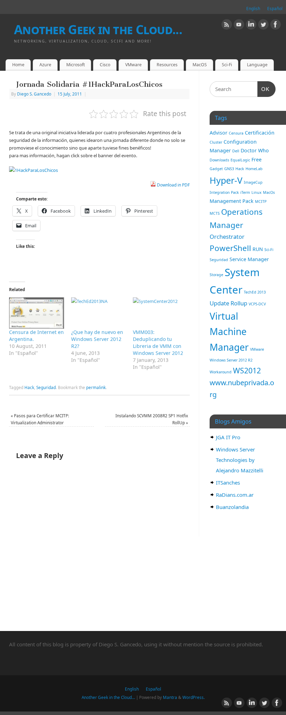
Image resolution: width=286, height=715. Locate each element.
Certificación (259, 132)
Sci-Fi (227, 65)
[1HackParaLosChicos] (33, 170)
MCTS (215, 213)
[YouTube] (239, 25)
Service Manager (249, 259)
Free (256, 159)
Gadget (216, 168)
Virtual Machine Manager (229, 332)
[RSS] (226, 25)
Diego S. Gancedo (34, 94)
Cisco (105, 65)
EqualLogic (240, 160)
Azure (45, 65)
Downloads (219, 160)
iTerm (245, 192)
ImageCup (253, 182)
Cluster (216, 142)
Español (275, 8)
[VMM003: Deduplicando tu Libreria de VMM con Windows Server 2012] (160, 313)
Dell (235, 151)
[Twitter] (263, 25)
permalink (96, 387)
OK (263, 89)
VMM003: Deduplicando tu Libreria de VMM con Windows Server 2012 (158, 342)
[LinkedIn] (251, 25)
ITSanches (228, 482)
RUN (258, 249)
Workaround (221, 372)
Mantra (170, 697)
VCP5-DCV (257, 304)
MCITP (260, 201)
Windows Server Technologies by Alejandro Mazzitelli (239, 460)
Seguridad (46, 387)
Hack (29, 387)
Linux (256, 192)
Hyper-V (226, 180)
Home (18, 65)
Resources (167, 65)
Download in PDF (173, 185)
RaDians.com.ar (235, 494)
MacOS (200, 65)
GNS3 (229, 168)
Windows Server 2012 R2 (231, 360)
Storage (216, 274)
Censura (236, 133)
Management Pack (232, 201)
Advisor (218, 132)
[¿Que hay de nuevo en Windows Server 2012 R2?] (98, 313)
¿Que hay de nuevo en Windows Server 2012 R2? (97, 339)
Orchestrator (227, 237)
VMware (133, 65)
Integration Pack (224, 192)
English (253, 8)
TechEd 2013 (255, 292)
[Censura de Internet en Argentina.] (36, 313)
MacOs (269, 192)
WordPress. (193, 697)
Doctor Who (255, 150)
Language (257, 65)
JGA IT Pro (228, 437)
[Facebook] (275, 25)
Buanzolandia (232, 506)
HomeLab (254, 168)
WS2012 (247, 370)
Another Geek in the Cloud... (98, 29)
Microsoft (75, 65)
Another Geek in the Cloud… (108, 697)
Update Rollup (228, 303)
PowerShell (230, 248)
